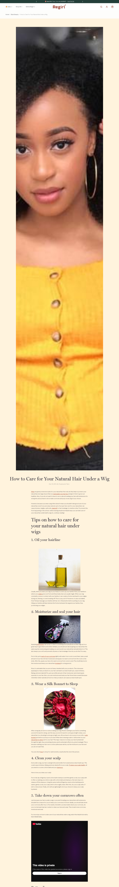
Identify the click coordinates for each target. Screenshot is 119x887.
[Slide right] (83, 2)
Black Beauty (15, 14)
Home (7, 14)
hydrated (58, 663)
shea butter (40, 644)
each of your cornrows (48, 656)
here (41, 752)
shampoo (60, 767)
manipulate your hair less (60, 494)
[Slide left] (36, 2)
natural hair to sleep (37, 740)
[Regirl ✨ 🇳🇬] (59, 6)
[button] (101, 7)
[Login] (107, 7)
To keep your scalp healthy (77, 765)
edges (40, 594)
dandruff (54, 508)
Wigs (32, 491)
